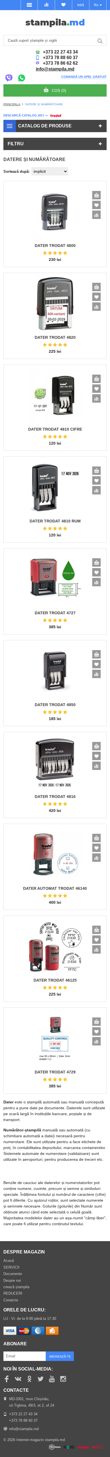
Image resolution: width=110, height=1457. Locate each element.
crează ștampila (16, 1287)
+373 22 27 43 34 (60, 52)
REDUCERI (12, 1293)
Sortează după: (16, 171)
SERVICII (11, 1267)
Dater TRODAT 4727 (55, 613)
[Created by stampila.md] (78, 1447)
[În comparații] (96, 215)
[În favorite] (96, 205)
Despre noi (12, 1280)
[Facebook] (6, 1379)
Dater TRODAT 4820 (55, 337)
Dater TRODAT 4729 (55, 1072)
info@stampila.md (55, 69)
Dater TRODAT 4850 (55, 704)
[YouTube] (52, 1379)
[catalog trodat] (55, 115)
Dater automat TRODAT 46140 (55, 888)
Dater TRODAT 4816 (55, 796)
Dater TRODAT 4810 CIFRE (55, 429)
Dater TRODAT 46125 (55, 980)
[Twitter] (40, 1379)
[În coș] (96, 195)
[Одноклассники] (29, 1379)
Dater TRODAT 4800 (55, 245)
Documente (12, 1274)
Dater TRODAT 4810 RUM (55, 521)
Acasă (8, 1260)
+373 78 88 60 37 (60, 57)
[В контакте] (18, 1379)
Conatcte (10, 1300)
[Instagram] (63, 1379)
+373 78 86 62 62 (60, 63)
